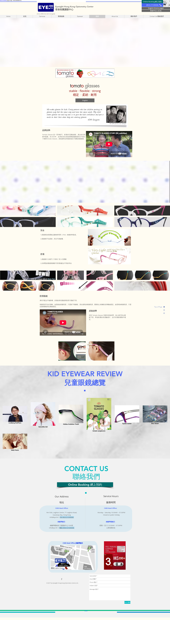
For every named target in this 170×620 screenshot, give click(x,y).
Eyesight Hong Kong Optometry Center (74, 6)
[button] (28, 211)
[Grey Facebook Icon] (61, 579)
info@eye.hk (54, 517)
